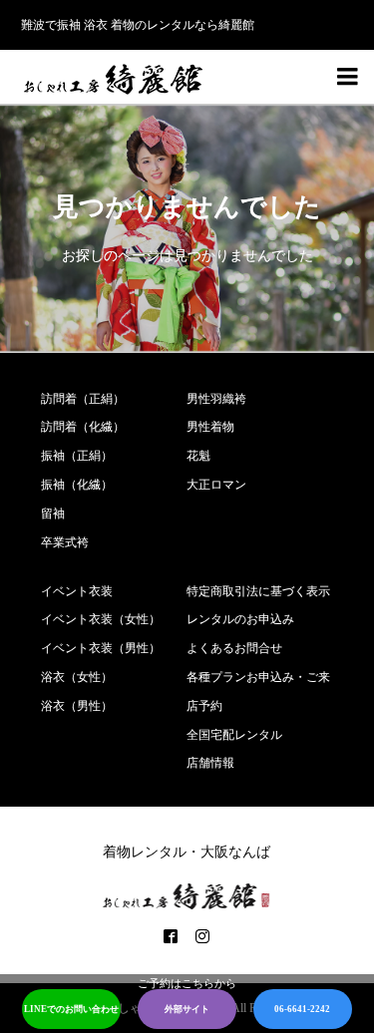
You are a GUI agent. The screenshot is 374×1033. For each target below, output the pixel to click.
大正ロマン (216, 485)
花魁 (198, 456)
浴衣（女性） (77, 677)
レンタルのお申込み (240, 619)
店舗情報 (210, 763)
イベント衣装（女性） (101, 619)
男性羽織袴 (216, 399)
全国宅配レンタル (234, 735)
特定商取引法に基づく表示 (258, 591)
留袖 (53, 513)
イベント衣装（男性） (101, 648)
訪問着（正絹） (83, 399)
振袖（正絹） (77, 456)
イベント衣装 (77, 591)
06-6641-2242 (302, 1009)
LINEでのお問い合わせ (71, 1009)
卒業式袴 (65, 542)
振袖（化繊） (77, 485)
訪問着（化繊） (83, 427)
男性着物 (210, 427)
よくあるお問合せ (234, 648)
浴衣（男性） (77, 706)
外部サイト (187, 1009)
